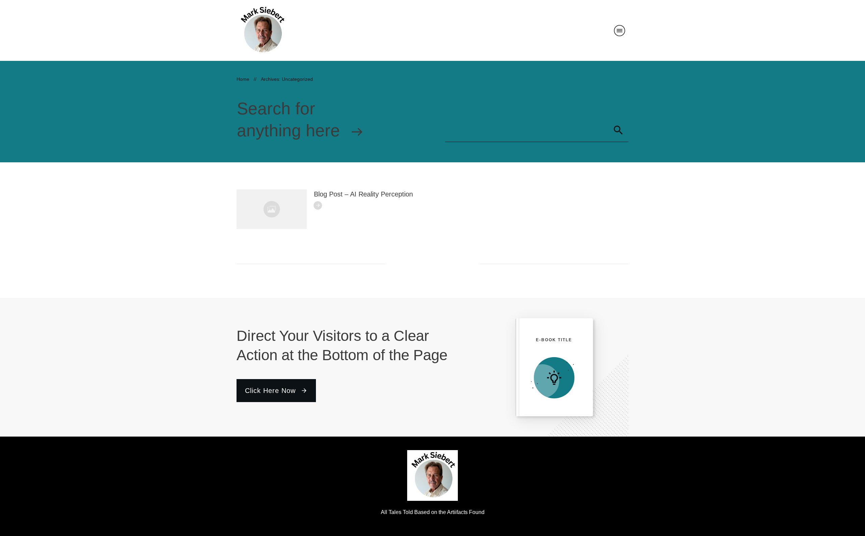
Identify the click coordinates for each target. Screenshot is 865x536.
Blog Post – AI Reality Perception (363, 194)
